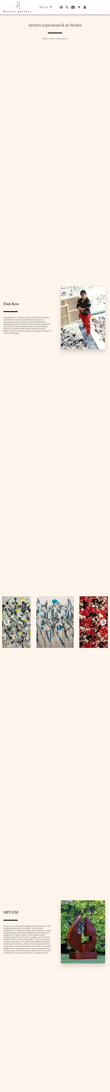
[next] (103, 622)
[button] (67, 7)
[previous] (7, 622)
